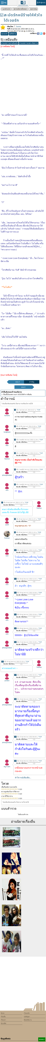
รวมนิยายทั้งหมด (21, 9)
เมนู (5, 2)
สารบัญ (34, 9)
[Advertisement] (23, 84)
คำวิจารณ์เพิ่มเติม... (23, 778)
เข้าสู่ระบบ (41, 2)
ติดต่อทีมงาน (28, 1020)
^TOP (38, 410)
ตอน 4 (17, 382)
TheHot (18, 26)
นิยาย (2, 1013)
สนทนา (42, 1039)
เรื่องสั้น (3, 1016)
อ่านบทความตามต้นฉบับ (9, 43)
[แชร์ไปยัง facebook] (38, 33)
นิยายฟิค (3, 1023)
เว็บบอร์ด (27, 1013)
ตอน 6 (23, 387)
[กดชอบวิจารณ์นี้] (17, 412)
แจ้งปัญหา (27, 1016)
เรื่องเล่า (3, 1020)
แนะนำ (5, 34)
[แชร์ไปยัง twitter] (41, 33)
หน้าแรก (7, 9)
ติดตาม (13, 34)
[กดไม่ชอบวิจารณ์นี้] (24, 412)
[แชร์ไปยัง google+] (44, 33)
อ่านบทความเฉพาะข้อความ (28, 43)
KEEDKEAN (23, 5)
